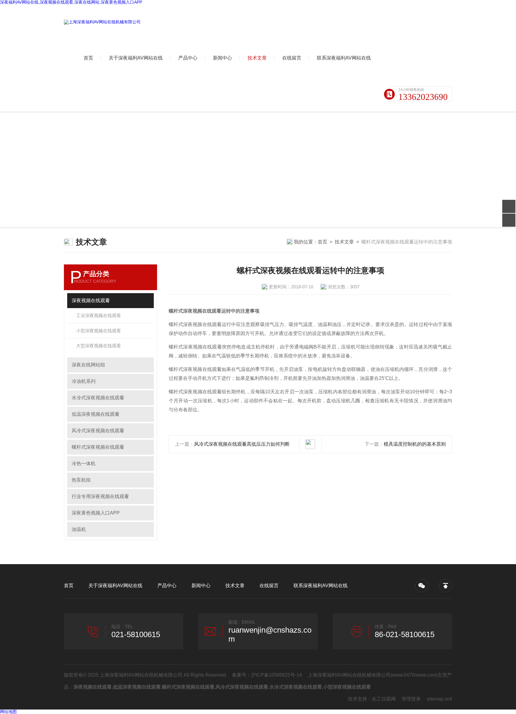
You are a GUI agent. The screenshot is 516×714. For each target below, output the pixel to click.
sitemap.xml (439, 698)
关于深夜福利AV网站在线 (136, 57)
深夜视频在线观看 (91, 300)
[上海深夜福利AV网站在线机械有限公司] (102, 22)
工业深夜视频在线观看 (98, 315)
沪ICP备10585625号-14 (276, 675)
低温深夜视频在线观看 (95, 414)
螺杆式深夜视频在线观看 (98, 447)
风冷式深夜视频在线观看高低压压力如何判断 (242, 444)
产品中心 (187, 57)
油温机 (79, 529)
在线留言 (291, 57)
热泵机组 (81, 479)
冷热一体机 (84, 463)
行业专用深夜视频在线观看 (100, 496)
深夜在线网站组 (88, 364)
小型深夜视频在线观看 (98, 330)
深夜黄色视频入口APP (96, 512)
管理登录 (411, 698)
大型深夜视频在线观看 (98, 345)
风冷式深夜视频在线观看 (98, 430)
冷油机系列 (84, 381)
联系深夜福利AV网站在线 (344, 57)
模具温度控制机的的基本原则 (415, 444)
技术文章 (257, 57)
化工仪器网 (384, 698)
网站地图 (8, 711)
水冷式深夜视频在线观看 (98, 397)
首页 (88, 57)
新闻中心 (222, 57)
